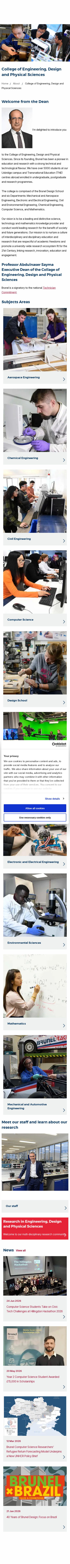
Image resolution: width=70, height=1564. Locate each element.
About (16, 83)
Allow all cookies (35, 808)
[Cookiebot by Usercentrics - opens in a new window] (52, 744)
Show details (52, 798)
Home (5, 83)
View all (21, 1250)
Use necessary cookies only (35, 817)
